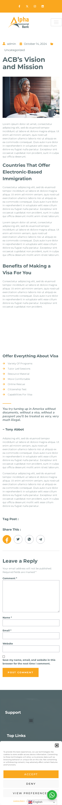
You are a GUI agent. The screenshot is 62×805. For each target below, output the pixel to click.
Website (8, 643)
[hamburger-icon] (56, 22)
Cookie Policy (19, 801)
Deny (31, 783)
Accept (31, 774)
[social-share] (7, 539)
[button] (57, 745)
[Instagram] (35, 6)
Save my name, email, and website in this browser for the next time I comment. (29, 661)
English (37, 802)
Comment (10, 578)
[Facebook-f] (19, 6)
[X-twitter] (27, 6)
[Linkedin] (42, 6)
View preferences (31, 793)
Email (7, 630)
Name (7, 617)
